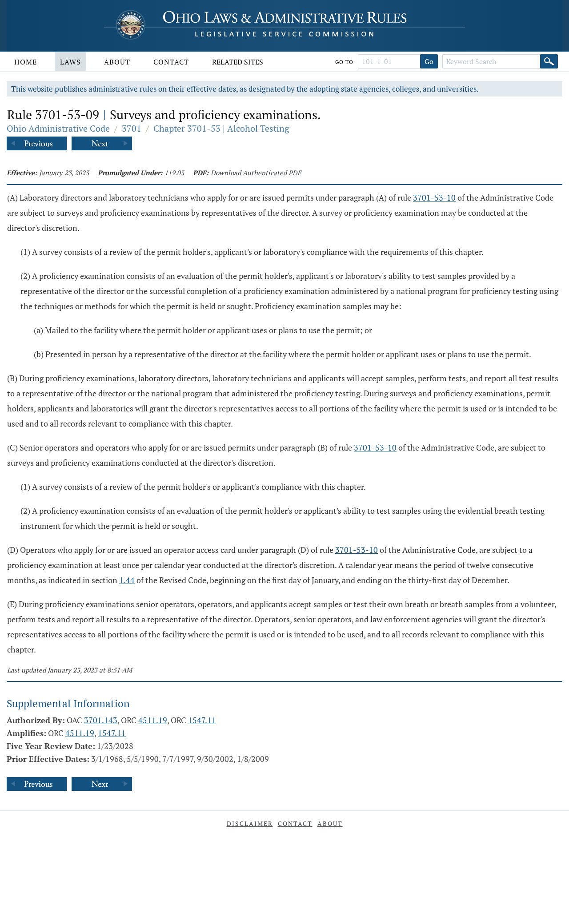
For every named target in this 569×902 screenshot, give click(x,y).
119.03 (174, 172)
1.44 (127, 580)
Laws (70, 62)
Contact (171, 62)
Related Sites (237, 62)
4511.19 (152, 720)
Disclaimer (250, 823)
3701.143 (100, 720)
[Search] (549, 61)
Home (25, 62)
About (117, 62)
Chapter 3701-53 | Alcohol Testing (221, 128)
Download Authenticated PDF (256, 172)
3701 (131, 128)
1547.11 (202, 720)
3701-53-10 (434, 197)
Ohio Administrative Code (58, 128)
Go (429, 61)
